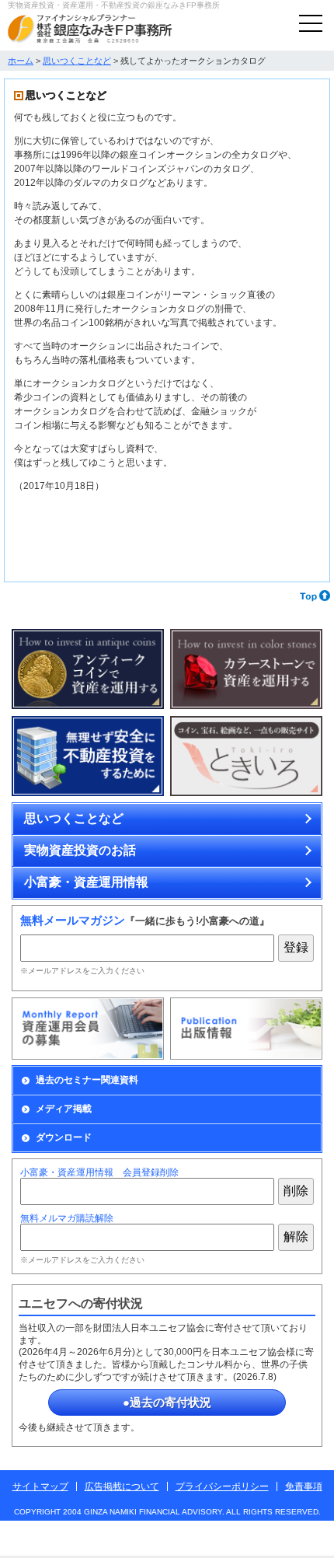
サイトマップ (40, 1486)
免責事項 (303, 1486)
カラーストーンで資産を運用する (246, 669)
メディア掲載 (64, 1108)
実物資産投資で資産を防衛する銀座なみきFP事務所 (90, 28)
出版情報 (246, 1028)
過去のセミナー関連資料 (87, 1079)
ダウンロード (64, 1137)
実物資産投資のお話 (80, 850)
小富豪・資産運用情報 (86, 882)
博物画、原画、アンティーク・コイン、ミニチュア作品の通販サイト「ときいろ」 (246, 756)
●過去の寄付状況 (167, 1402)
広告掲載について (122, 1486)
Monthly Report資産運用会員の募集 (88, 1028)
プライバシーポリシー (222, 1486)
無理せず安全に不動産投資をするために (88, 756)
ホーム (20, 60)
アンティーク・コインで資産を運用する (88, 669)
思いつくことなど (77, 60)
